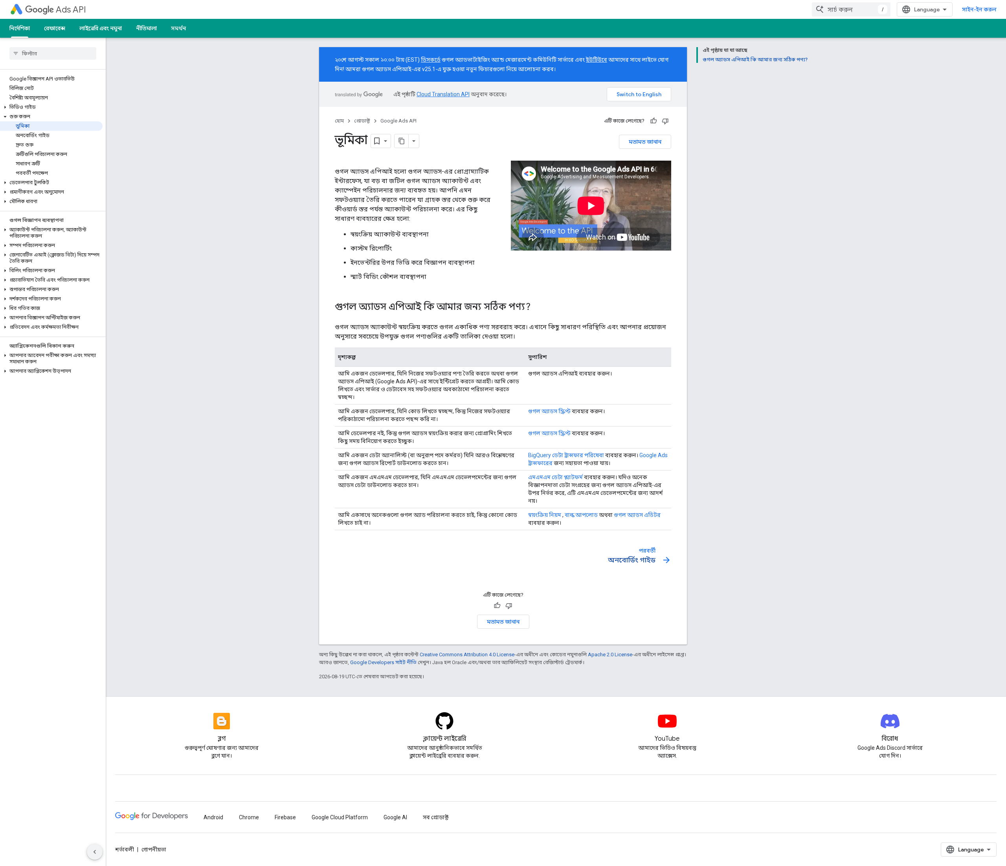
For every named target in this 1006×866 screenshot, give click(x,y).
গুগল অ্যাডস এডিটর (637, 515)
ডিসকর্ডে (431, 60)
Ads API (71, 9)
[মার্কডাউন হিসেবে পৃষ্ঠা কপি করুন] (402, 141)
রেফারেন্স (54, 28)
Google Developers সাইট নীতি (383, 662)
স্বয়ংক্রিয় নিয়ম (544, 515)
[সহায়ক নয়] (665, 121)
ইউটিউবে (596, 60)
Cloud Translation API (443, 94)
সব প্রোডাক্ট (435, 817)
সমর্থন (178, 28)
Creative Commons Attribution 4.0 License (467, 654)
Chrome (249, 817)
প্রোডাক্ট (362, 121)
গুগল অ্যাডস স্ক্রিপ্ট (549, 411)
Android (213, 817)
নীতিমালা (146, 28)
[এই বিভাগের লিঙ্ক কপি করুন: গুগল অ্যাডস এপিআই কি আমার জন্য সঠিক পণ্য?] (538, 307)
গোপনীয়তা (153, 849)
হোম (339, 121)
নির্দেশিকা (19, 28)
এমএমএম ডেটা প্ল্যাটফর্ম (555, 477)
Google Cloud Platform (340, 817)
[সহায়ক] (653, 121)
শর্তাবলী (124, 849)
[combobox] (851, 9)
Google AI (395, 817)
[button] (51, 107)
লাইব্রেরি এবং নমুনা (100, 28)
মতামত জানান (645, 141)
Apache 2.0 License (610, 654)
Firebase (285, 817)
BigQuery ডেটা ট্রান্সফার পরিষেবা (566, 455)
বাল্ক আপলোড (581, 515)
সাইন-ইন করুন (979, 9)
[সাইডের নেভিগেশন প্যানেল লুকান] (95, 852)
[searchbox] (52, 53)
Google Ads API (398, 121)
